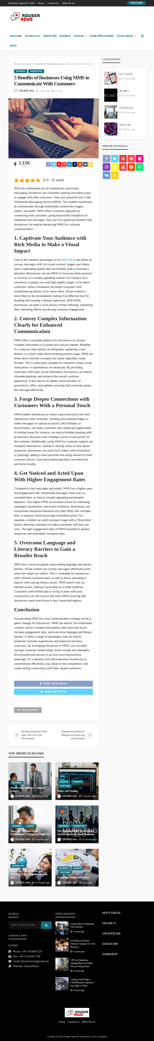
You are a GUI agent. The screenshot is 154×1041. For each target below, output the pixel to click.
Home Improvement (102, 36)
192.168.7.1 (124, 91)
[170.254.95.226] (110, 112)
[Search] (142, 36)
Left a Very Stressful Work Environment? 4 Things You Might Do (29, 833)
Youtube (65, 786)
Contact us (53, 3)
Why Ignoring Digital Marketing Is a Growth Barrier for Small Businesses (75, 833)
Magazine (16, 36)
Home (41, 3)
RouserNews (31, 966)
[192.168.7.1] (110, 95)
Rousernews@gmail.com (35, 961)
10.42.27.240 (125, 125)
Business (65, 36)
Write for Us (68, 3)
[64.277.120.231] (110, 78)
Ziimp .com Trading (67, 791)
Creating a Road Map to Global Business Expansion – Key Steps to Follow (82, 982)
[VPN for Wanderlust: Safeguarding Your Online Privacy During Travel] (62, 964)
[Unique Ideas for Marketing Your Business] (62, 928)
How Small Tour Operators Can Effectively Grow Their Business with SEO (29, 874)
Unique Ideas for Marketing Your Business (82, 925)
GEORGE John (26, 91)
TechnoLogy (32, 36)
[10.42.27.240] (110, 129)
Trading (63, 782)
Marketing (50, 36)
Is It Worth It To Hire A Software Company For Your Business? (82, 944)
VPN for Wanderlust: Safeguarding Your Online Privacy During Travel (81, 963)
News (13, 46)
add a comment (29, 710)
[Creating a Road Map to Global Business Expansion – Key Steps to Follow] (62, 983)
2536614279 (109, 954)
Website (77, 782)
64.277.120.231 (126, 74)
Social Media (125, 36)
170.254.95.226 (126, 108)
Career (30, 826)
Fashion (79, 36)
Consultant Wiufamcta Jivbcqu (73, 877)
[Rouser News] (24, 16)
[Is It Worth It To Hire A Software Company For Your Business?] (62, 944)
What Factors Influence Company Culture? (27, 789)
